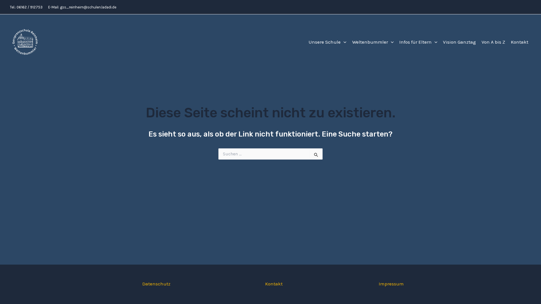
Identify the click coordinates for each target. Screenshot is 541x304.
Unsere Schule (325, 42)
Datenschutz (156, 284)
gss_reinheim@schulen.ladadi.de (88, 7)
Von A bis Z (493, 42)
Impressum (391, 284)
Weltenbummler (370, 42)
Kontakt (519, 42)
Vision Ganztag (459, 42)
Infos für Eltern (415, 42)
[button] (343, 42)
